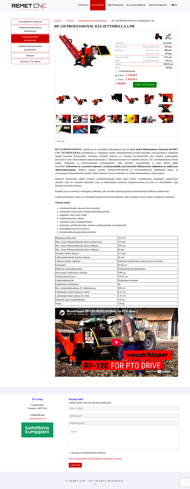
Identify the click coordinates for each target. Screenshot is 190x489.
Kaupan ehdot (136, 5)
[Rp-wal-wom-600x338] (131, 119)
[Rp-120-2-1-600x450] (148, 99)
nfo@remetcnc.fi (38, 418)
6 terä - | (127, 75)
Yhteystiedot (158, 5)
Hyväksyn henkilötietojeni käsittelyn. (88, 452)
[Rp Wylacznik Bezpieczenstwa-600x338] (63, 129)
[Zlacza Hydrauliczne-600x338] (97, 129)
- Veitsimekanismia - (127, 71)
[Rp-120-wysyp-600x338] (97, 119)
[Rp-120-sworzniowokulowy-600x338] (63, 119)
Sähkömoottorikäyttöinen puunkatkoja (30, 48)
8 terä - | (127, 79)
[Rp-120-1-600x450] (131, 99)
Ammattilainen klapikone (30, 21)
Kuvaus (60, 141)
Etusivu (83, 5)
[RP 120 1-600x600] (80, 101)
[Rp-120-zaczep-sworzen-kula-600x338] (114, 119)
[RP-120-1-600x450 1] (63, 99)
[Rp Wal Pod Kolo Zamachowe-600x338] (165, 119)
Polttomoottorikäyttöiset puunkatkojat (30, 29)
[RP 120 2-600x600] (97, 101)
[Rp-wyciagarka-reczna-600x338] (148, 119)
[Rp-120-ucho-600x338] (80, 119)
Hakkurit (30, 55)
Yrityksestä (115, 5)
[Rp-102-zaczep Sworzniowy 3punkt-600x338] (114, 98)
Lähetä (75, 465)
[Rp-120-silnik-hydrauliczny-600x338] (165, 108)
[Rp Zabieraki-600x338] (80, 129)
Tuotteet (98, 5)
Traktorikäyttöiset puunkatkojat (92, 20)
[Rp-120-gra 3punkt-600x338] (165, 98)
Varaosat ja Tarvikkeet (30, 61)
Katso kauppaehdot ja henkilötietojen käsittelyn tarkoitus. (95, 458)
